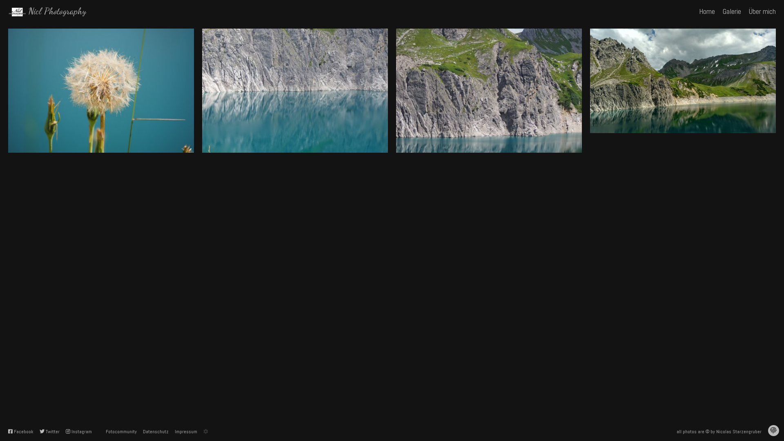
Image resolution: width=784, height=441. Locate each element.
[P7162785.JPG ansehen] (101, 91)
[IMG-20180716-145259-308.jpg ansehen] (683, 81)
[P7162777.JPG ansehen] (489, 91)
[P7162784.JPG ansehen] (295, 91)
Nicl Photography (57, 11)
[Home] (17, 12)
